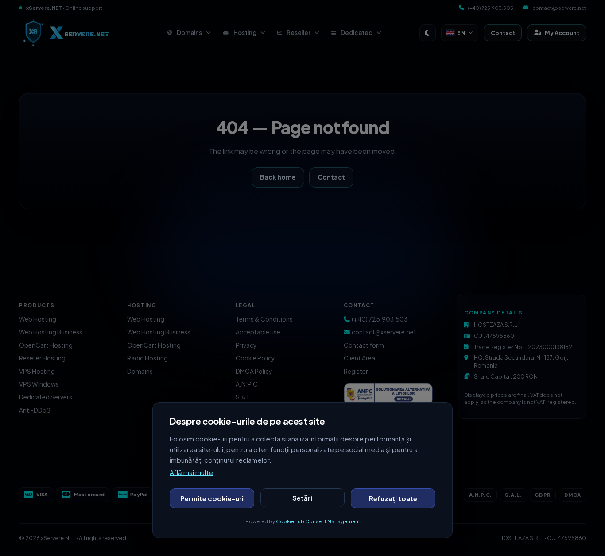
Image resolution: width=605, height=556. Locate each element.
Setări (302, 498)
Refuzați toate (393, 498)
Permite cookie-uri (212, 498)
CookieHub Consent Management (318, 521)
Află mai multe (191, 472)
